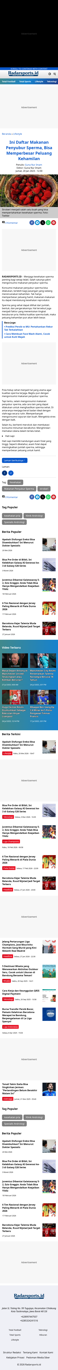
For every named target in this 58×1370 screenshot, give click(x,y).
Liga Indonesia (10, 1027)
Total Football (8, 81)
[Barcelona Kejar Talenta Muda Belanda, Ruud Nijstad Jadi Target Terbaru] (49, 628)
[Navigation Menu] (54, 74)
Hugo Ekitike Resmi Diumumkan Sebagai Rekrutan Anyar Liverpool (14, 712)
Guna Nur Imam (33, 164)
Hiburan (43, 1335)
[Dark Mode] (49, 74)
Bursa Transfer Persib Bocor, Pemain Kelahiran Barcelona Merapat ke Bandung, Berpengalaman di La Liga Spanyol (18, 1015)
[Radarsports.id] (23, 74)
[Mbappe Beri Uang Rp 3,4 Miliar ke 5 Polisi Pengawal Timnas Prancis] (43, 697)
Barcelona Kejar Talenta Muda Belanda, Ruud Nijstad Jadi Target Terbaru (21, 626)
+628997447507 (29, 1316)
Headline (7, 889)
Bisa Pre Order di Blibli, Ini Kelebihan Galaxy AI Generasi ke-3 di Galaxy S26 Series (20, 562)
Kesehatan (15, 482)
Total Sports (25, 81)
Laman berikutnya (13, 460)
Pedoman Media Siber (38, 1357)
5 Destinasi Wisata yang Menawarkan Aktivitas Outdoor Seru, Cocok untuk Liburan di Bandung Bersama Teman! (20, 971)
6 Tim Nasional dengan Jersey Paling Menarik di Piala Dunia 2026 (19, 606)
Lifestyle (39, 81)
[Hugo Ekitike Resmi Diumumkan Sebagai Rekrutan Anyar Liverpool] (15, 697)
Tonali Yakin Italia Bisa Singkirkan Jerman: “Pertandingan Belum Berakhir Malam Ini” (19, 1089)
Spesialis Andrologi (14, 522)
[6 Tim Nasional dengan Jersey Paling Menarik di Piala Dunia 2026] (49, 608)
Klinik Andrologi (34, 515)
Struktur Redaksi (12, 1352)
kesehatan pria (12, 515)
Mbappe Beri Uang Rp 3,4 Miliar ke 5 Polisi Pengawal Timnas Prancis (42, 712)
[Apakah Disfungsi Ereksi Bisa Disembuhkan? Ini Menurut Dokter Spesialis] (49, 544)
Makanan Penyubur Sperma (19, 488)
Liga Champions (11, 841)
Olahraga (7, 1098)
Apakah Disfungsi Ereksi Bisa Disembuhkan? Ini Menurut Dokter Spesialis (18, 542)
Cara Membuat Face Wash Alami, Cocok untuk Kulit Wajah (27, 335)
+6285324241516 (29, 1320)
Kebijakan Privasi (15, 1357)
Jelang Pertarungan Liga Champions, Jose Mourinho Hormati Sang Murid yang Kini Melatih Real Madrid (19, 946)
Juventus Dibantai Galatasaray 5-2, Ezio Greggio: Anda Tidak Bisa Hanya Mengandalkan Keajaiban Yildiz (21, 584)
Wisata (6, 980)
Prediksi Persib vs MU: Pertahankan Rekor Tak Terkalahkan (28, 328)
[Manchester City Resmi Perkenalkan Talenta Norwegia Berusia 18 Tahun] (43, 660)
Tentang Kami (30, 1352)
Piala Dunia (8, 868)
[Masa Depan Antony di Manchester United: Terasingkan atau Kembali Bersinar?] (15, 660)
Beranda (6, 133)
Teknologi (52, 81)
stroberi (44, 488)
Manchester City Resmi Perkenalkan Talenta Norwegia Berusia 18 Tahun (43, 675)
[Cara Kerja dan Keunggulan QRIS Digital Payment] (49, 995)
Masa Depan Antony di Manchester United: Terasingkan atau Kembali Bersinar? (14, 675)
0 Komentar (11, 222)
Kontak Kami (46, 1352)
